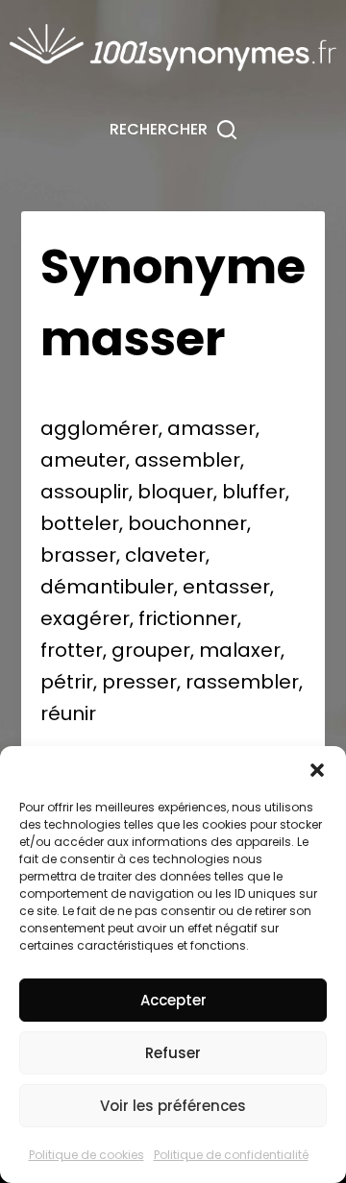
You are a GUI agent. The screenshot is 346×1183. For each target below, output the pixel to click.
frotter (71, 650)
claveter (165, 555)
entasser (226, 586)
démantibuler (107, 586)
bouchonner (187, 523)
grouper (150, 650)
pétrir (66, 681)
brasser (78, 555)
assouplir (84, 491)
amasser (211, 428)
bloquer (175, 491)
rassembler (242, 681)
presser (139, 681)
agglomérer (99, 428)
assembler (187, 460)
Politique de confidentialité (231, 1155)
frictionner (187, 618)
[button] (317, 770)
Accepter (173, 1000)
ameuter (83, 460)
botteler (79, 523)
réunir (68, 713)
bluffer (253, 491)
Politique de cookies (86, 1155)
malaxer (240, 650)
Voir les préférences (173, 1106)
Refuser (173, 1053)
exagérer (85, 618)
